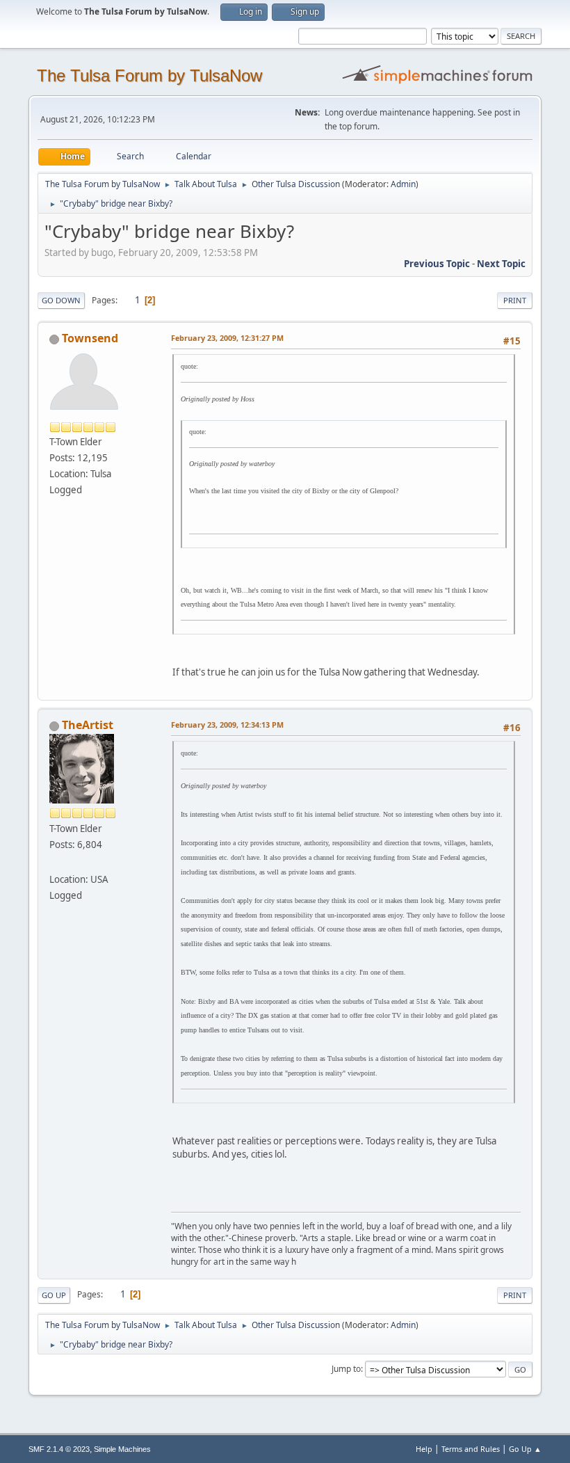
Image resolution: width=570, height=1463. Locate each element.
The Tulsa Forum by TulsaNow (149, 75)
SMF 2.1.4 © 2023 (59, 1449)
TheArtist (87, 725)
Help (424, 1449)
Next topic (501, 263)
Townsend (90, 338)
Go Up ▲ (525, 1449)
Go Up (54, 1295)
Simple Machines (122, 1449)
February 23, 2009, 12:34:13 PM (227, 724)
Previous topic (437, 263)
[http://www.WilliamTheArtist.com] (54, 862)
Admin (403, 184)
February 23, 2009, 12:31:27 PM (227, 338)
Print (514, 300)
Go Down (61, 300)
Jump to (346, 1369)
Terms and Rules (470, 1449)
